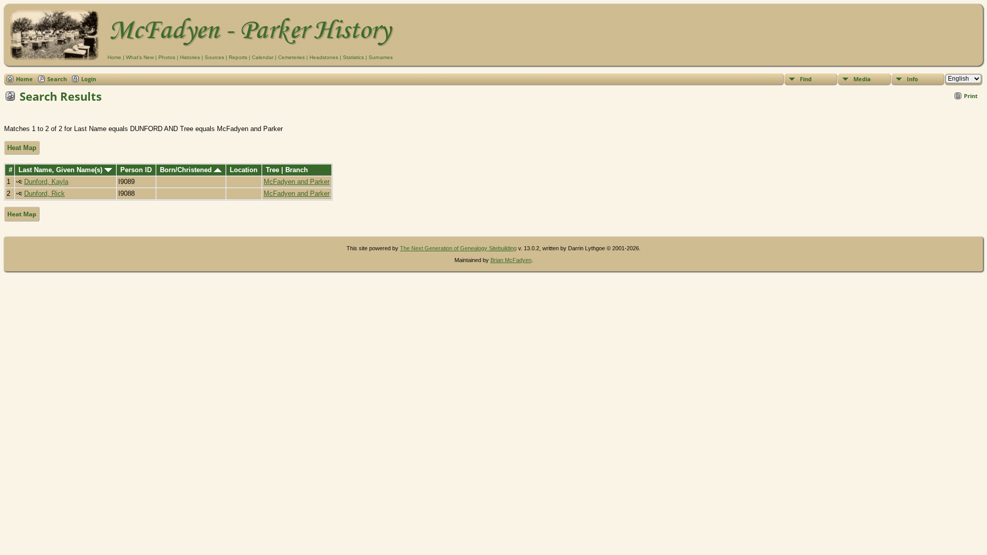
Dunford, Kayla (46, 182)
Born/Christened (187, 170)
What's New (140, 57)
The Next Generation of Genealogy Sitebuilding (458, 248)
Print (971, 96)
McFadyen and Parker (297, 182)
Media (862, 79)
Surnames (381, 57)
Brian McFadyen (511, 260)
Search (57, 79)
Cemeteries (291, 57)
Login (88, 79)
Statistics (353, 57)
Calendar (262, 57)
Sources (214, 57)
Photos (166, 57)
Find (806, 79)
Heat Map (21, 148)
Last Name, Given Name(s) (61, 170)
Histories (190, 57)
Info (912, 79)
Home (114, 57)
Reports (238, 57)
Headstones (323, 57)
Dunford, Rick (44, 193)
